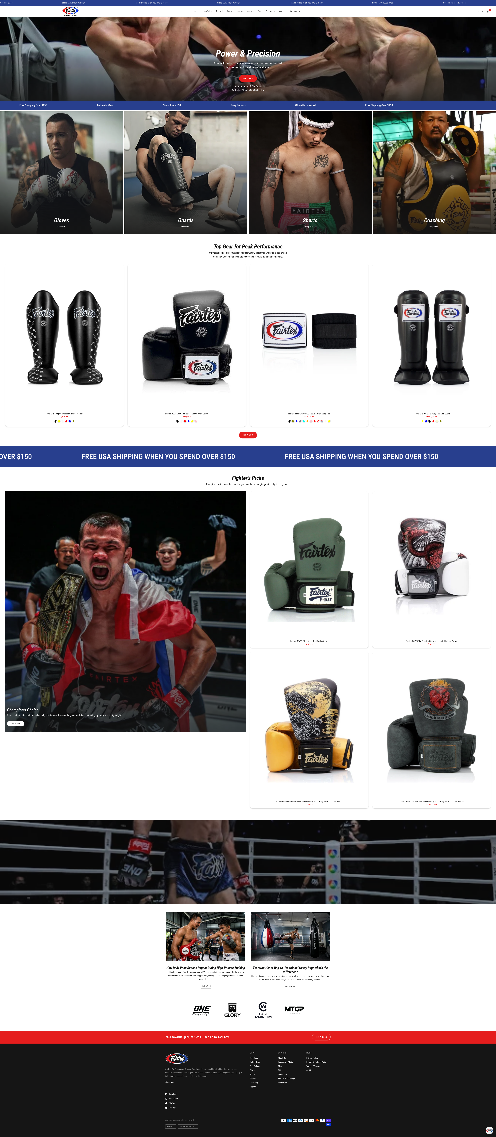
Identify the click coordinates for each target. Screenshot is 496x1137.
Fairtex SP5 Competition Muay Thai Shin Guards (64, 414)
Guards (249, 11)
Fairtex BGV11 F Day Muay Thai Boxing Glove (309, 641)
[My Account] (482, 11)
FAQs (280, 1070)
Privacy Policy (312, 1058)
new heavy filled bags (186, 3)
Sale (196, 11)
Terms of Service (313, 1066)
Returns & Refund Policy (316, 1062)
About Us (282, 1058)
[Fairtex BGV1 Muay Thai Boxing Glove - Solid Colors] (187, 337)
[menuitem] (197, 11)
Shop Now (60, 226)
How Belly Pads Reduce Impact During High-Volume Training (205, 968)
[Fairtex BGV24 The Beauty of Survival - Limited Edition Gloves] (431, 564)
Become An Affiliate (286, 1062)
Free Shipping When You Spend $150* (110, 3)
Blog (280, 1066)
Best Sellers (207, 11)
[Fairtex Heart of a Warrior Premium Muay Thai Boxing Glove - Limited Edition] (431, 725)
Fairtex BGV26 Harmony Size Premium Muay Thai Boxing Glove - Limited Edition (309, 801)
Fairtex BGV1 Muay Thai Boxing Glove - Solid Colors (186, 414)
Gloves (229, 11)
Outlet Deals (255, 1062)
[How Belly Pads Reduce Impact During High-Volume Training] (205, 936)
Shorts (240, 11)
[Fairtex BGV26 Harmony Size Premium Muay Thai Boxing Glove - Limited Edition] (309, 725)
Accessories (295, 11)
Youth (260, 11)
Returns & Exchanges (287, 1078)
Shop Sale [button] (321, 1037)
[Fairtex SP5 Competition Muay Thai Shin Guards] (64, 337)
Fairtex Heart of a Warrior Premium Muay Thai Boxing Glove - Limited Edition (432, 801)
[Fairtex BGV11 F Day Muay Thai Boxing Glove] (309, 564)
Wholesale (282, 1082)
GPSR (308, 1070)
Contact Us (282, 1074)
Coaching (269, 11)
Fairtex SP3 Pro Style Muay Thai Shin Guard (431, 414)
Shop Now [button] (169, 1082)
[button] (248, 78)
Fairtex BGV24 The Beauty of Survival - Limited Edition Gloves (431, 641)
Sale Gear (254, 1058)
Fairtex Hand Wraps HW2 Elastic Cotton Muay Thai (309, 414)
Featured (219, 11)
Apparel (281, 11)
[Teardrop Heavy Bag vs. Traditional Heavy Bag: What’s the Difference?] (290, 936)
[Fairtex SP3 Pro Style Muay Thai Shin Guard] (431, 337)
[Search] (477, 11)
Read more (206, 986)
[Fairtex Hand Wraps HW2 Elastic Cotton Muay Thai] (309, 337)
